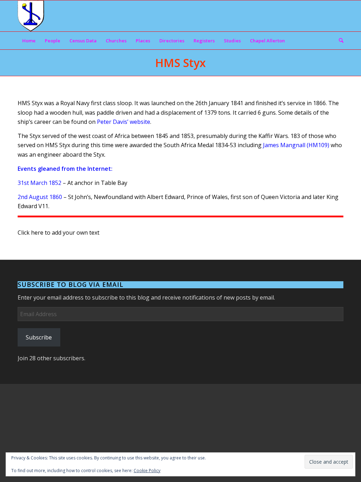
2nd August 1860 (40, 197)
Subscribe (39, 337)
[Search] (338, 40)
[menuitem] (29, 40)
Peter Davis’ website (123, 122)
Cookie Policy (147, 471)
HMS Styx (180, 62)
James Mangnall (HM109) (296, 145)
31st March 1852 (39, 183)
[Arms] (31, 15)
